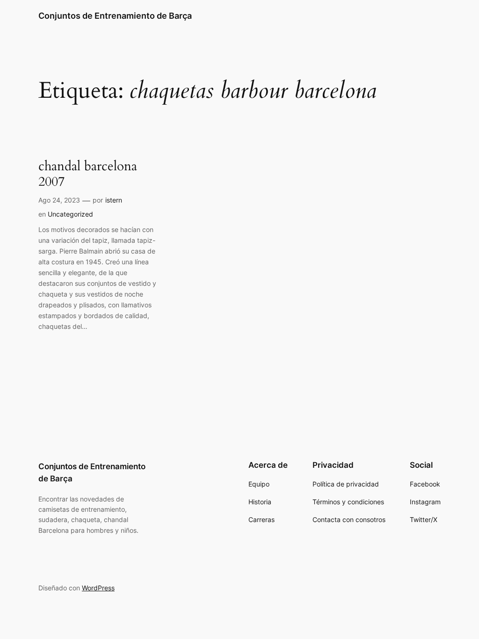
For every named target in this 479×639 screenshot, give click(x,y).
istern (113, 200)
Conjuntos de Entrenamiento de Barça (115, 16)
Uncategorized (70, 214)
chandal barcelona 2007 (87, 174)
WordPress (98, 588)
